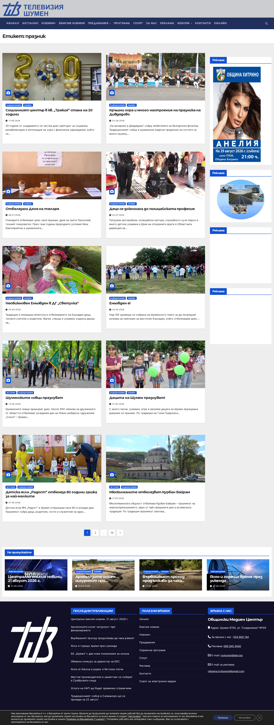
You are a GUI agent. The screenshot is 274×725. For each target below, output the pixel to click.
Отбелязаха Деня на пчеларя (32, 209)
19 (112, 532)
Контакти (203, 23)
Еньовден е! (119, 303)
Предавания (98, 23)
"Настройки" (134, 716)
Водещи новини (14, 105)
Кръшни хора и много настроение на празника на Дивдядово (155, 112)
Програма (122, 23)
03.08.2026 (118, 120)
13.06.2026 (15, 404)
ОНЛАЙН (220, 23)
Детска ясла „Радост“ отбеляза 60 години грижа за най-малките (51, 494)
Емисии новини (72, 23)
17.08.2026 (14, 120)
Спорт (138, 23)
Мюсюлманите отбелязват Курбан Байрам (149, 492)
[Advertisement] (240, 259)
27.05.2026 (118, 498)
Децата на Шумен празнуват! (137, 398)
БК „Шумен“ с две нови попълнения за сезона (100, 653)
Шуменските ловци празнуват (34, 398)
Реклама (167, 23)
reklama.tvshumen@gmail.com (226, 671)
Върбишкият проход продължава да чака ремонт (164, 580)
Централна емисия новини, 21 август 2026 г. (35, 578)
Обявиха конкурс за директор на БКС (95, 661)
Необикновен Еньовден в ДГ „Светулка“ (42, 303)
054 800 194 (241, 637)
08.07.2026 (15, 215)
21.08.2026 (17, 586)
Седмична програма (152, 650)
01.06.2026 (118, 404)
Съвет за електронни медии (157, 681)
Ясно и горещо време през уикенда (236, 578)
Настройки (245, 717)
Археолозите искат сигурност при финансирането (95, 580)
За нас (151, 23)
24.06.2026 (15, 309)
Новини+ (49, 23)
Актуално (30, 23)
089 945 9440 (232, 646)
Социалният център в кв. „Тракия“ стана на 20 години (49, 112)
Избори (184, 23)
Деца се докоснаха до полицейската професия (152, 209)
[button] (266, 23)
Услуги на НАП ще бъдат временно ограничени (101, 688)
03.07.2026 (118, 215)
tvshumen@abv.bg (232, 655)
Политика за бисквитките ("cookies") (85, 719)
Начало (13, 23)
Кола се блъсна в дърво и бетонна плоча (97, 669)
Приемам (223, 717)
